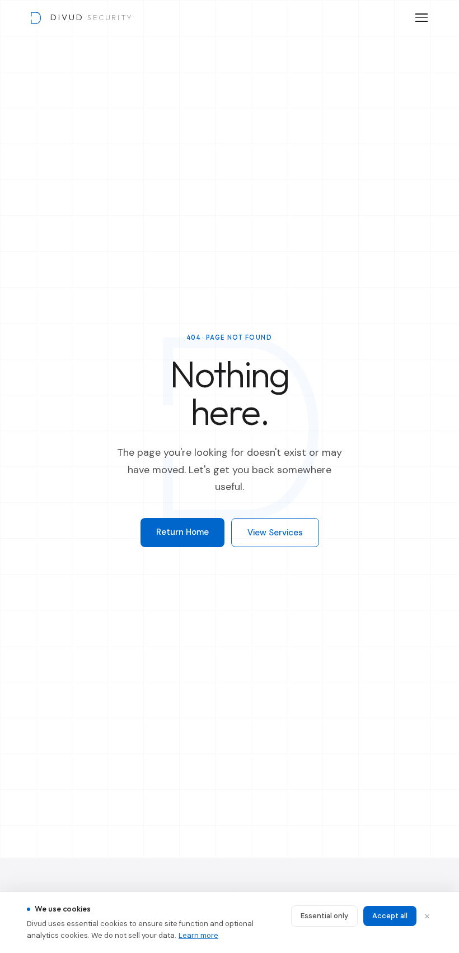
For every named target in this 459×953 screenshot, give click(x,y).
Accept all (390, 915)
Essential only (324, 915)
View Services (275, 532)
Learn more (198, 935)
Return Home (182, 532)
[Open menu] (421, 17)
